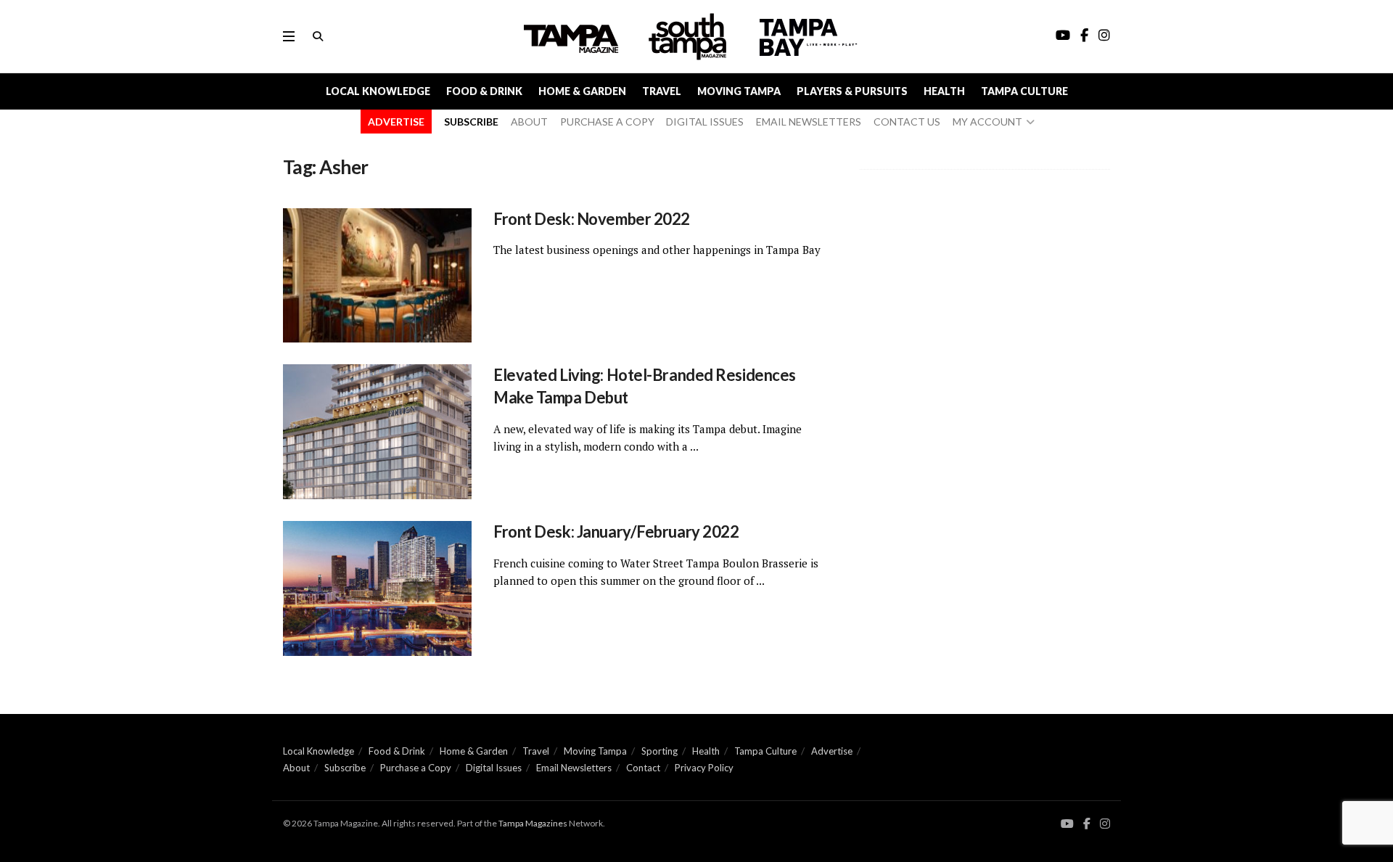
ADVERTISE (396, 121)
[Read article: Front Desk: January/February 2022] (377, 588)
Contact (643, 767)
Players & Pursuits (852, 91)
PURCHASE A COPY (607, 121)
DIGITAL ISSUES (705, 121)
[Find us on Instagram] (1105, 824)
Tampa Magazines (532, 823)
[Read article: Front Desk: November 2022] (377, 275)
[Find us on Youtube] (1067, 824)
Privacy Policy (704, 767)
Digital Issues (494, 767)
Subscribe (345, 767)
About (296, 767)
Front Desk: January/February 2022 (616, 531)
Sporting (659, 751)
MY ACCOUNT (987, 121)
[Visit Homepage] (689, 36)
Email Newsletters (574, 767)
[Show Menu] (289, 36)
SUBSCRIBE (471, 121)
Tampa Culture (1024, 91)
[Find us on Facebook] (1086, 824)
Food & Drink (484, 91)
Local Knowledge (378, 91)
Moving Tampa (739, 91)
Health (944, 91)
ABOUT (529, 121)
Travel (661, 91)
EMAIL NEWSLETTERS (808, 121)
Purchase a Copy (415, 767)
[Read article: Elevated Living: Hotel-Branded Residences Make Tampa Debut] (377, 431)
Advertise (831, 751)
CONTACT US (907, 121)
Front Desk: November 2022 (591, 219)
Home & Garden (582, 91)
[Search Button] (318, 36)
